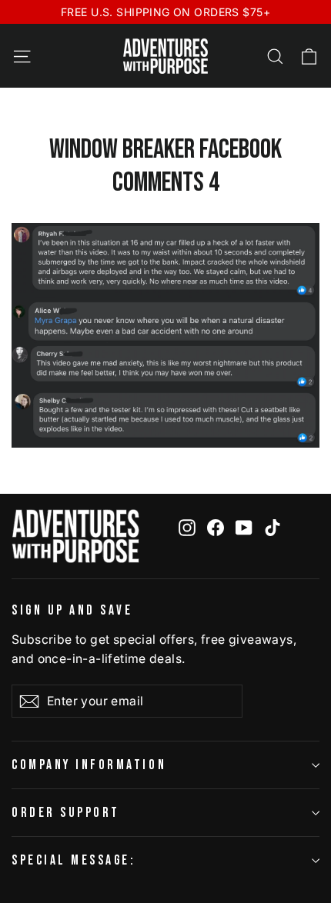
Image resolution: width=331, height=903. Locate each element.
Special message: (73, 860)
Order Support (66, 813)
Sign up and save (72, 610)
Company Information (89, 765)
